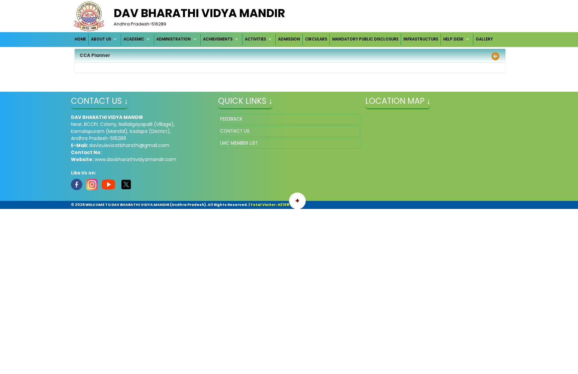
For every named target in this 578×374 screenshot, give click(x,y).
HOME (80, 39)
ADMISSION (289, 39)
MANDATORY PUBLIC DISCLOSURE (365, 39)
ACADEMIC (133, 39)
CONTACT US (235, 131)
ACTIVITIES (255, 39)
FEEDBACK (231, 119)
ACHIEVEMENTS (217, 39)
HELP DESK (453, 39)
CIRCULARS (316, 39)
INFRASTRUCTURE (420, 39)
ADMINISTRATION (173, 39)
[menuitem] (81, 39)
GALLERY (484, 39)
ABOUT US (101, 39)
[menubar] (284, 39)
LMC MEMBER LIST (239, 143)
